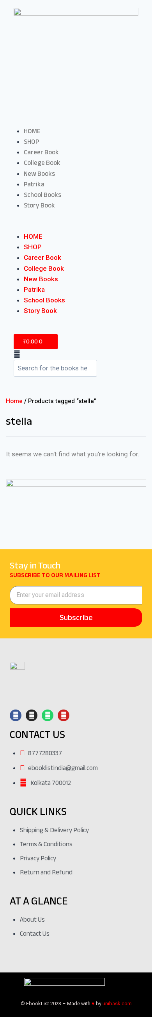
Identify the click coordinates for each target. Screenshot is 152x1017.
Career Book (41, 152)
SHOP (31, 142)
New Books (39, 174)
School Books (42, 195)
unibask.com (117, 1003)
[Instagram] (31, 715)
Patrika (34, 184)
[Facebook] (15, 715)
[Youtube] (63, 715)
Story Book (39, 205)
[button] (76, 226)
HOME (32, 131)
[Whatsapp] (47, 715)
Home (14, 401)
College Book (42, 163)
